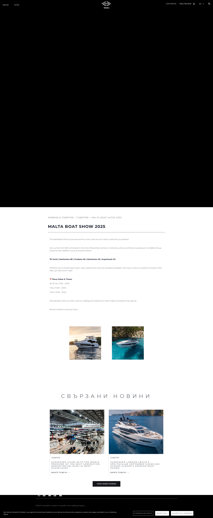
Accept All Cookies (182, 513)
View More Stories (106, 484)
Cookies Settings (143, 513)
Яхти (16, 5)
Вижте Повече (59, 472)
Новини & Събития (61, 217)
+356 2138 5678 (185, 4)
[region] (106, 513)
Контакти (171, 4)
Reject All (162, 513)
